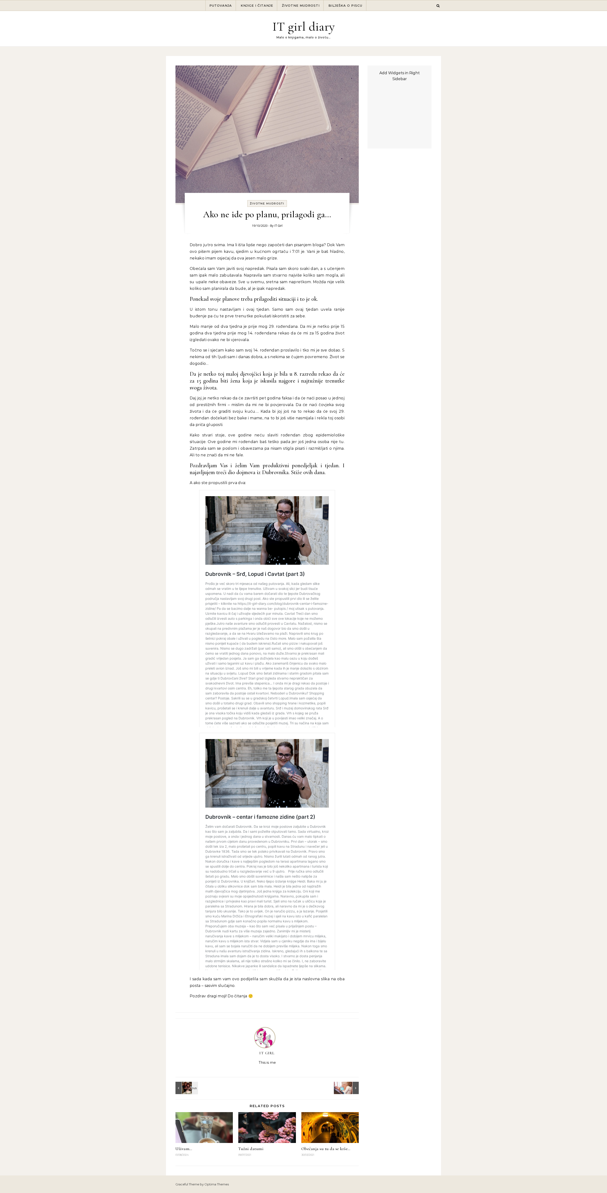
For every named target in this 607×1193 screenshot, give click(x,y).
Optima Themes (216, 1184)
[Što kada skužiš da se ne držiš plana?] (348, 1088)
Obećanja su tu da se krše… (325, 1148)
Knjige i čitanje (257, 5)
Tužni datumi (250, 1148)
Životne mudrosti (301, 5)
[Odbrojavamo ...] (186, 1088)
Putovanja (220, 5)
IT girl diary (303, 26)
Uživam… (183, 1148)
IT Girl (278, 225)
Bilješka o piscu (345, 5)
